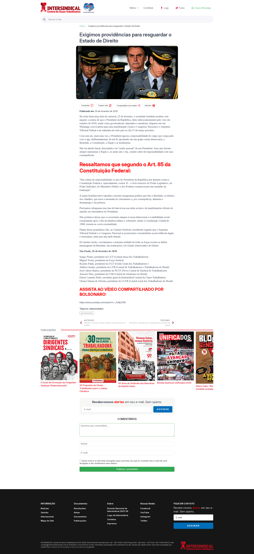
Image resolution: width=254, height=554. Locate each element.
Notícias (45, 508)
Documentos (80, 516)
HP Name (41, 25)
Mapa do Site (47, 520)
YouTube (144, 512)
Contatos (148, 7)
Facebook (145, 508)
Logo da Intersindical (117, 515)
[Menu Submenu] (138, 8)
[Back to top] (247, 547)
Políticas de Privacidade (60, 547)
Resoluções (80, 508)
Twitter (143, 520)
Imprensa (112, 523)
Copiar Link (103, 105)
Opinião (44, 512)
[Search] (44, 19)
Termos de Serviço (78, 547)
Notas (77, 512)
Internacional (47, 516)
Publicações (80, 520)
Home (82, 26)
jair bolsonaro (87, 313)
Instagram (145, 516)
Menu (133, 7)
